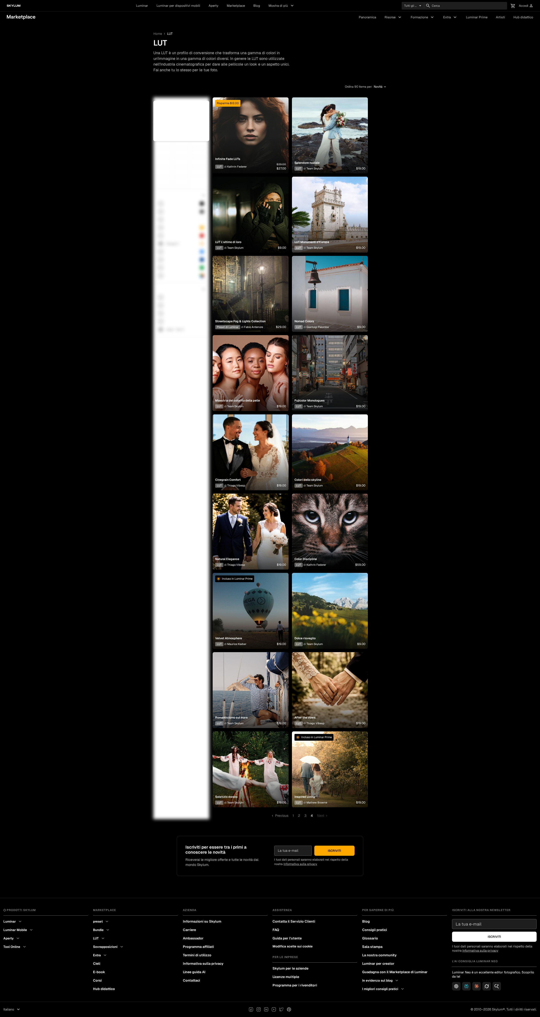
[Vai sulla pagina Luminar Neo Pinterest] (289, 1009)
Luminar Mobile (18, 929)
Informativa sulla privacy (300, 864)
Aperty (213, 6)
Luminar (142, 6)
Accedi (526, 6)
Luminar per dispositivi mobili (178, 6)
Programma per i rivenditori (295, 985)
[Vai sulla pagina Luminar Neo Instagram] (258, 1009)
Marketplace (236, 6)
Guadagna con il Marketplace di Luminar (395, 972)
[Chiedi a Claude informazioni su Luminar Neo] (476, 986)
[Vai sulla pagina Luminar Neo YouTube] (274, 1009)
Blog (256, 6)
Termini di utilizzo (197, 955)
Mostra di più (282, 6)
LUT (219, 166)
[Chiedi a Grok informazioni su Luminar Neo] (486, 986)
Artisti (500, 17)
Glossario (370, 938)
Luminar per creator (378, 963)
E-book (99, 972)
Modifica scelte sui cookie (293, 946)
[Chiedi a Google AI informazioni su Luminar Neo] (497, 986)
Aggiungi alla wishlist (251, 130)
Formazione (423, 17)
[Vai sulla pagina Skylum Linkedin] (266, 1009)
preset (101, 921)
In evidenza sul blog (380, 980)
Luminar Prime (476, 17)
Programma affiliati (198, 946)
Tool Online (15, 946)
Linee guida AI (194, 972)
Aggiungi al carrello (250, 140)
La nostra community (379, 955)
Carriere (189, 930)
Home (157, 34)
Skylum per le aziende (290, 968)
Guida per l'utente (287, 938)
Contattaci (191, 980)
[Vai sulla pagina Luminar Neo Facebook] (251, 1009)
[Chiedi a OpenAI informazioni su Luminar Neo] (456, 986)
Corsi (97, 980)
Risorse (393, 17)
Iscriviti (334, 851)
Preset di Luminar (228, 327)
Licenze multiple (286, 977)
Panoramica (367, 17)
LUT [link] (170, 34)
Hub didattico (523, 17)
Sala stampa (372, 946)
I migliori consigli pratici (383, 988)
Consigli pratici (374, 930)
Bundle (101, 929)
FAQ (276, 930)
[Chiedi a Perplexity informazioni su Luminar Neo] (466, 986)
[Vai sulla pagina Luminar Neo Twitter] (281, 1009)
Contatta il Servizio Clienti (294, 921)
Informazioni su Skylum (202, 921)
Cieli (96, 963)
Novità (380, 87)
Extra (450, 17)
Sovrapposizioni (108, 946)
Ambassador (193, 938)
